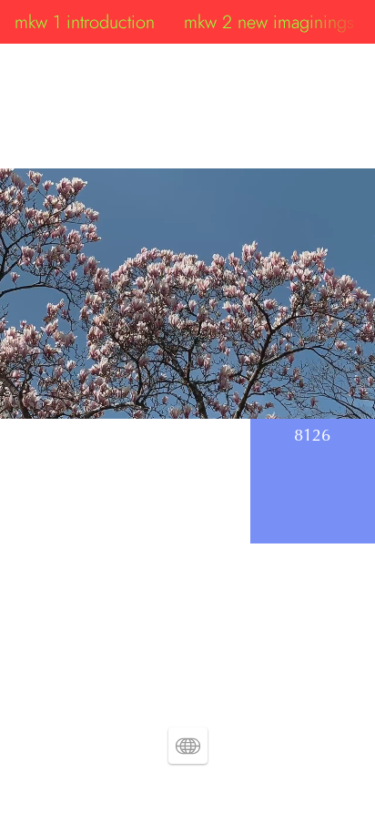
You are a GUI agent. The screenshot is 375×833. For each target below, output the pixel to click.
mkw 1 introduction (85, 22)
